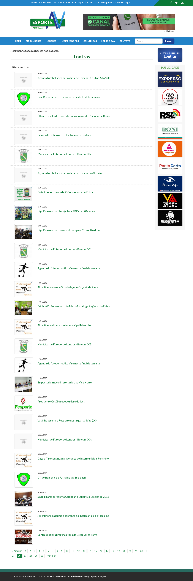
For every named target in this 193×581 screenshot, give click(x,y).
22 (135, 550)
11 (72, 550)
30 (42, 555)
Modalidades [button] (33, 41)
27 (25, 555)
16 (101, 550)
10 (67, 550)
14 (90, 550)
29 (36, 555)
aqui (55, 50)
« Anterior (17, 550)
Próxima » (51, 555)
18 (113, 550)
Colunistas (90, 41)
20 (124, 550)
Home (18, 41)
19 (118, 550)
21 (130, 550)
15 (95, 550)
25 (13, 555)
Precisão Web (75, 576)
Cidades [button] (51, 41)
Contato (125, 41)
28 (30, 555)
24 (147, 550)
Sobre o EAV (108, 41)
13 (84, 550)
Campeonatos (70, 41)
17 (107, 550)
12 (78, 550)
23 (141, 550)
